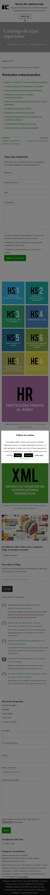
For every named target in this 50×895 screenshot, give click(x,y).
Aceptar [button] (17, 455)
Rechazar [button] (28, 455)
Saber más (39, 455)
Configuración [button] (25, 459)
